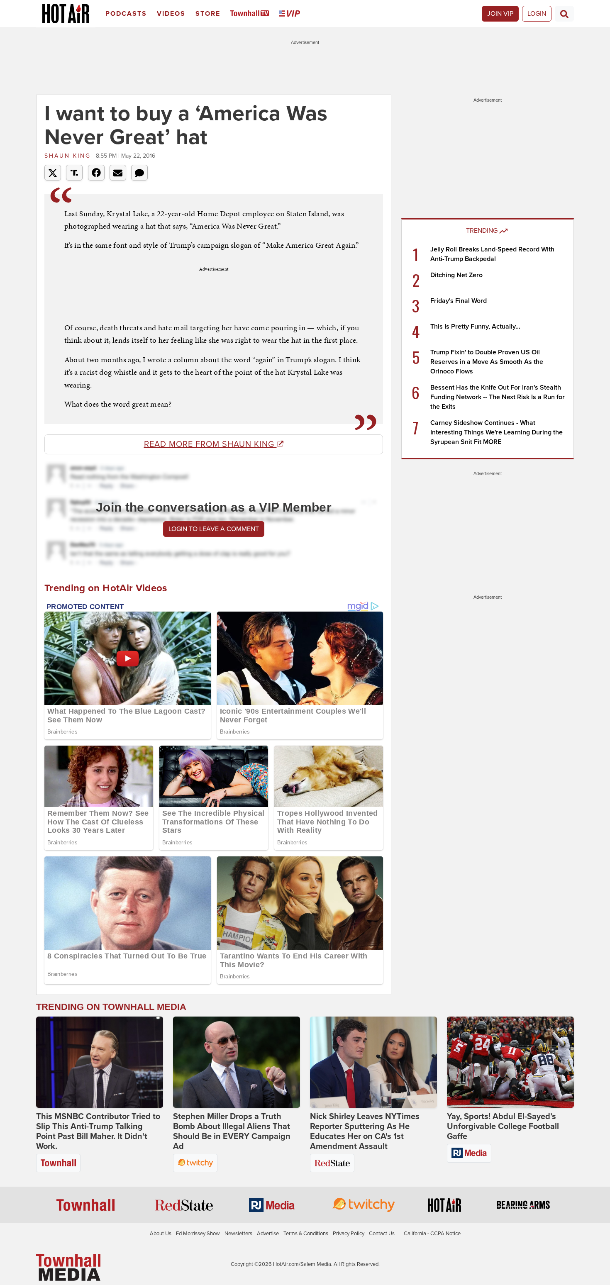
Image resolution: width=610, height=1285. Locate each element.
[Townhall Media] (68, 1266)
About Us (160, 1233)
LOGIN (536, 14)
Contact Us (382, 1233)
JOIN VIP (500, 14)
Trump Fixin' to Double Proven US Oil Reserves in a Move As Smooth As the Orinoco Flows (486, 362)
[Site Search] (564, 14)
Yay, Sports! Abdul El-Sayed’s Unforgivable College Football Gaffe (503, 1126)
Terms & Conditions (305, 1233)
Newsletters (238, 1233)
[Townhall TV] (251, 14)
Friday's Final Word (458, 301)
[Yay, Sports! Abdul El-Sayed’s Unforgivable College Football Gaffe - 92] (510, 1062)
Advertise (268, 1233)
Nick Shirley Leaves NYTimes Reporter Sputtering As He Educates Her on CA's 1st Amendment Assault (365, 1131)
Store (207, 14)
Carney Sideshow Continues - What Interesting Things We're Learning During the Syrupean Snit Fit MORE (496, 432)
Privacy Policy (348, 1233)
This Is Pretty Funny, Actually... (475, 326)
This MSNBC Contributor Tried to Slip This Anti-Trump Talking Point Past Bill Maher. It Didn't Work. (98, 1131)
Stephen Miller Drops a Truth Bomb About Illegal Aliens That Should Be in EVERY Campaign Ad (231, 1131)
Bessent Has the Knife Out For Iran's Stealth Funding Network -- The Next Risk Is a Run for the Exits (497, 397)
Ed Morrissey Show (198, 1233)
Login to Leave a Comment (213, 529)
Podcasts (126, 14)
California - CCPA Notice (432, 1233)
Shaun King (69, 155)
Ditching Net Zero (456, 275)
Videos (171, 14)
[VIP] (291, 14)
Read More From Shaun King (210, 444)
